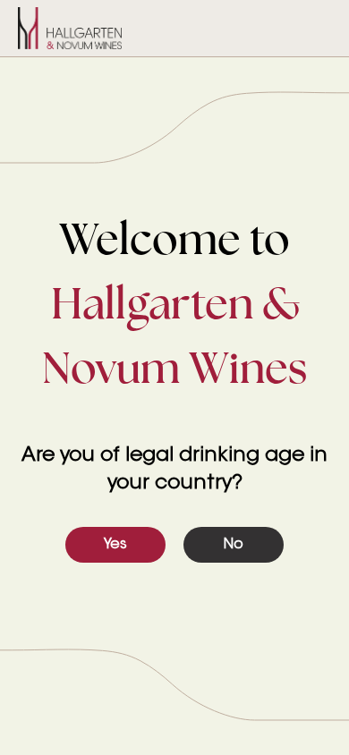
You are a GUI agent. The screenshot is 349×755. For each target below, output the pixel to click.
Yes (115, 545)
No (233, 545)
